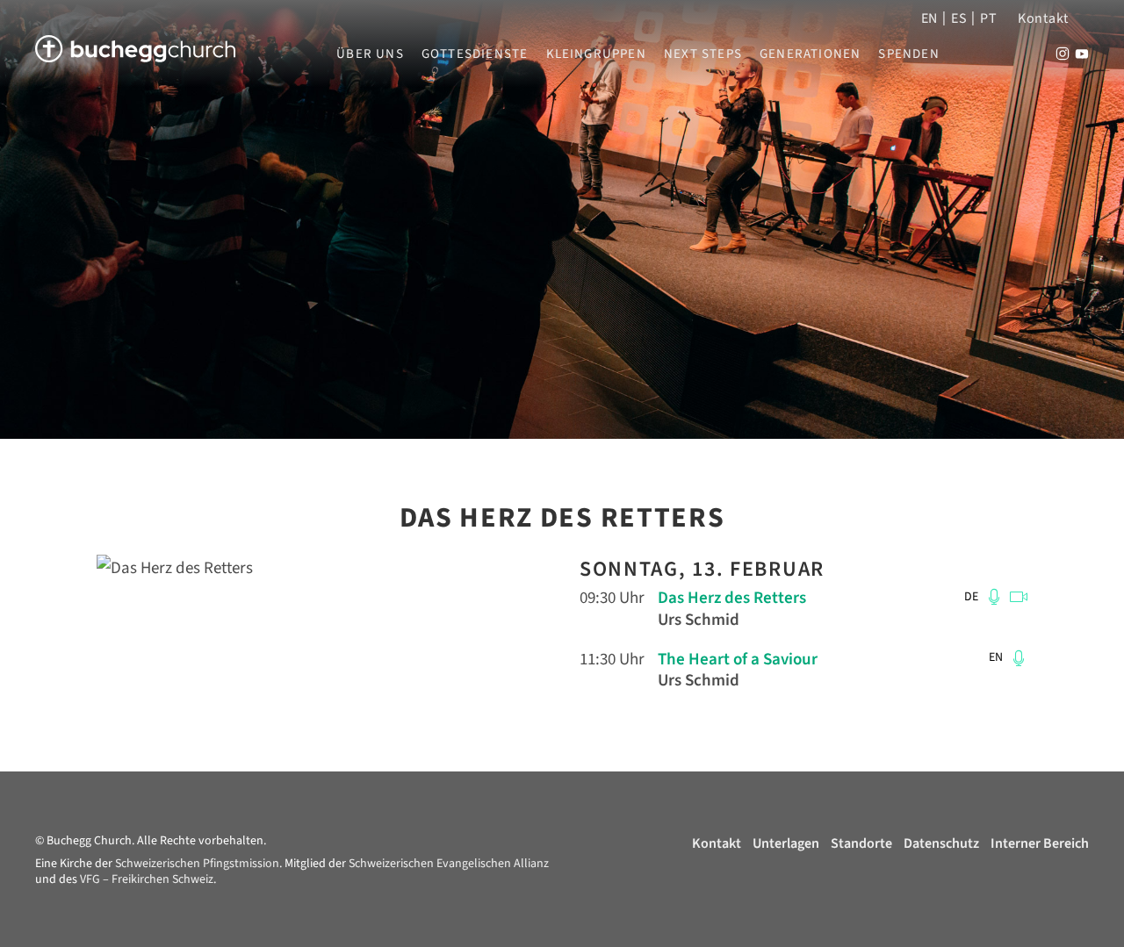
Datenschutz (941, 843)
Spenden (908, 54)
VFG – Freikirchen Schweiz (146, 879)
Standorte (861, 843)
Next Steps (703, 54)
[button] (993, 597)
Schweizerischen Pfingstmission (197, 863)
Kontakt (1043, 18)
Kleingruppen (596, 54)
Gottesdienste (475, 54)
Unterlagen (786, 843)
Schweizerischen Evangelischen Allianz (449, 863)
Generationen (810, 54)
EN (929, 18)
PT (988, 18)
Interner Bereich (1040, 843)
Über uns (370, 54)
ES (959, 18)
